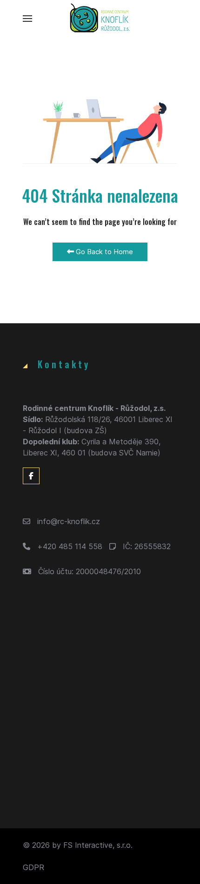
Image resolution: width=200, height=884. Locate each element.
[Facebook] (31, 476)
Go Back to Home (103, 251)
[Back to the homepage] (100, 18)
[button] (27, 18)
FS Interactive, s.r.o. (98, 845)
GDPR (33, 867)
